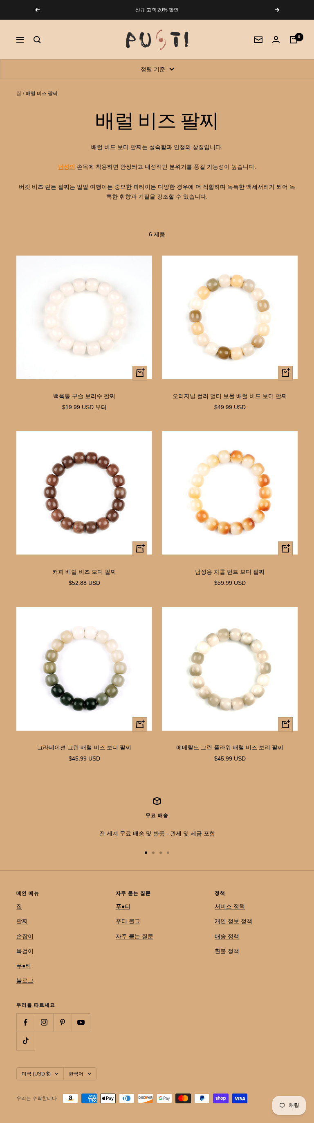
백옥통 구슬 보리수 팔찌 (84, 396)
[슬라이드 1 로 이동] (146, 852)
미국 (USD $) (36, 1074)
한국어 (76, 1074)
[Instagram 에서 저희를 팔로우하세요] (44, 1022)
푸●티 (23, 965)
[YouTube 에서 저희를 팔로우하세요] (81, 1022)
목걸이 (25, 951)
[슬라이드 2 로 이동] (153, 852)
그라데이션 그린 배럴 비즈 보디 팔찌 (84, 747)
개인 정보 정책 (233, 921)
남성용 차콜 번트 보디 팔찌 (230, 571)
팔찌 (22, 921)
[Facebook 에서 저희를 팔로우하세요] (25, 1022)
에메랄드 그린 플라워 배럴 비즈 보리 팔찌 (229, 747)
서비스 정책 (230, 906)
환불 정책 (227, 951)
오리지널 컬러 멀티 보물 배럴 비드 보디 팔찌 (230, 396)
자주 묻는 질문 (134, 936)
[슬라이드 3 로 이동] (160, 852)
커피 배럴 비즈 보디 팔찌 (84, 571)
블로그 (25, 980)
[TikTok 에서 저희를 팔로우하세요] (25, 1041)
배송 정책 (227, 936)
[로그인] (276, 39)
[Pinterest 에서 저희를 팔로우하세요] (62, 1022)
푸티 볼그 (128, 921)
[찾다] (37, 39)
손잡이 (25, 936)
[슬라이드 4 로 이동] (168, 852)
